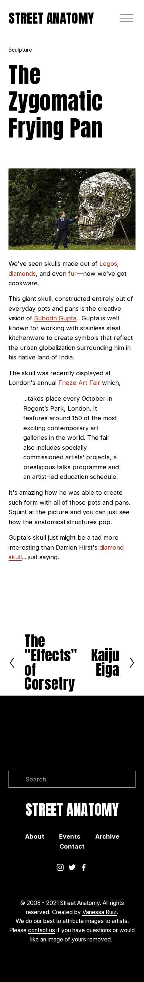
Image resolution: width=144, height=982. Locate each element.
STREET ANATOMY (51, 18)
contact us (41, 930)
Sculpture (20, 49)
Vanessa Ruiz (99, 912)
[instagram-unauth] (60, 867)
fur (72, 273)
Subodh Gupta (55, 318)
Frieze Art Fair (79, 382)
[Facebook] (84, 867)
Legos (108, 263)
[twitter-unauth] (72, 867)
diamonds (22, 273)
